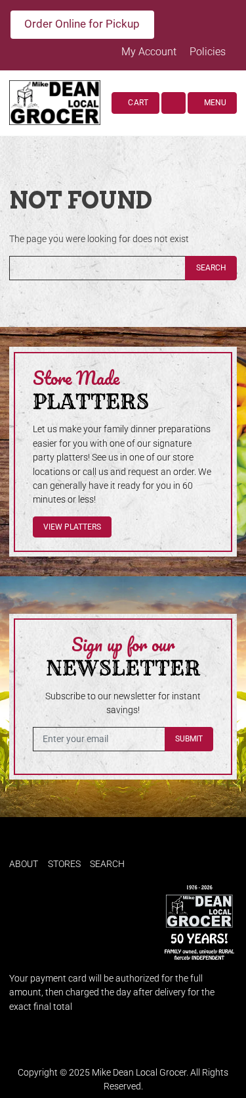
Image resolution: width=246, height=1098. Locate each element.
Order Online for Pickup (82, 23)
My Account (150, 51)
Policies (208, 51)
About (23, 864)
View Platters (72, 527)
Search (211, 267)
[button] (173, 102)
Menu (214, 102)
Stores (64, 864)
